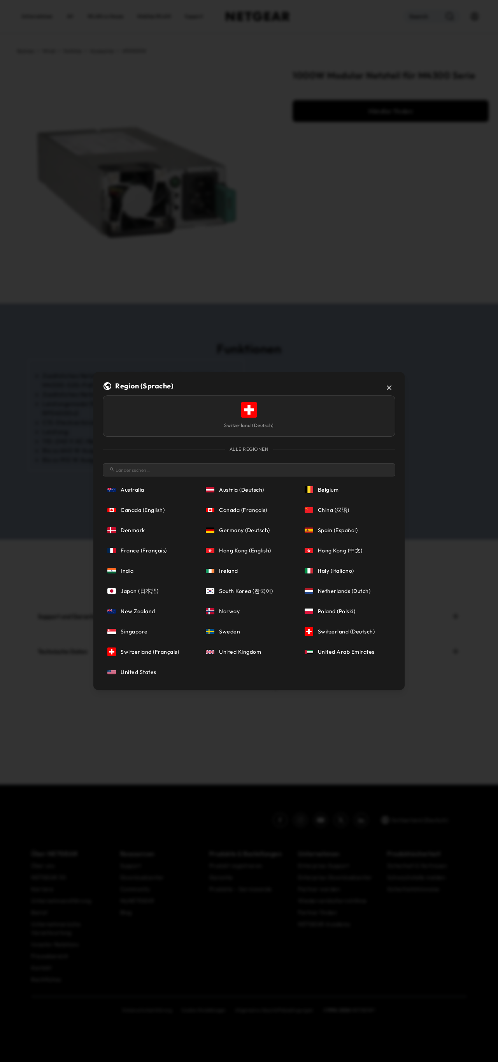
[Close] (389, 387)
